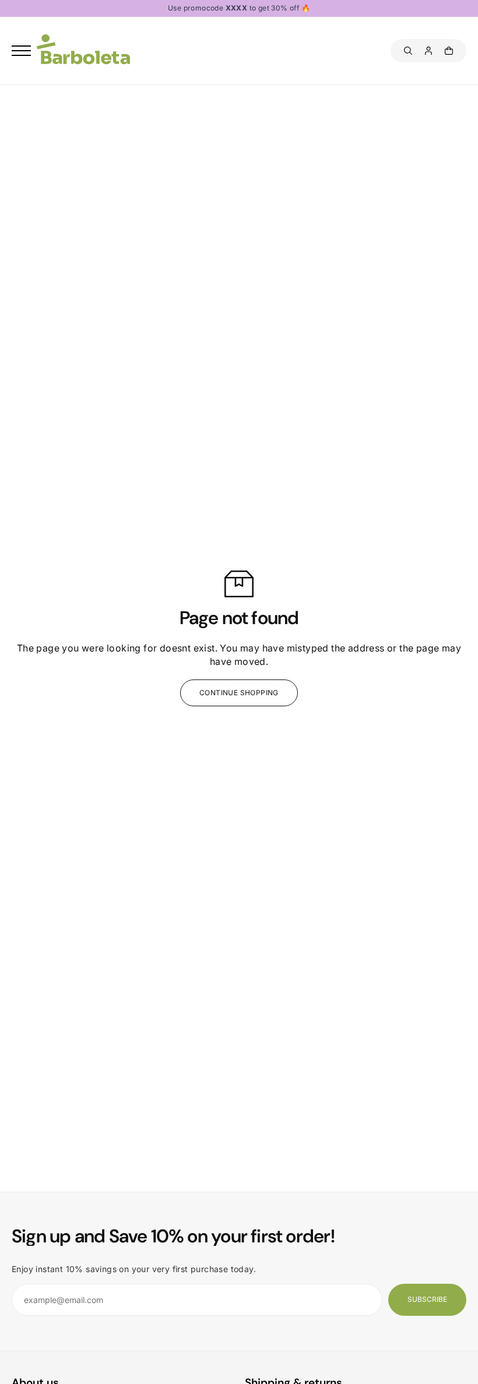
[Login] (428, 50)
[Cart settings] (449, 50)
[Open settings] (408, 50)
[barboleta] (83, 51)
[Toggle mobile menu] (21, 50)
